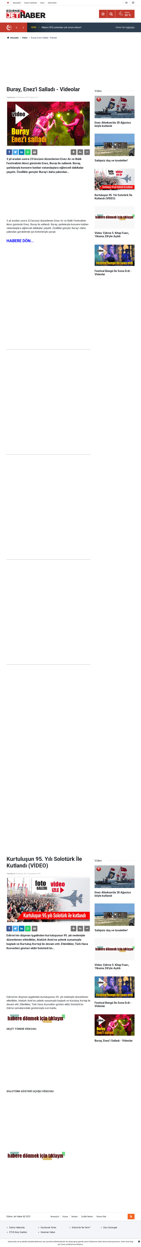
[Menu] (103, 14)
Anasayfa (55, 1216)
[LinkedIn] (21, 152)
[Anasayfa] (8, 3)
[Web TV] (126, 2)
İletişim (74, 1216)
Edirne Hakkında (17, 1227)
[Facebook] (9, 152)
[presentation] (16, 27)
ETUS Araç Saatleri (18, 1232)
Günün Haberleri (30, 3)
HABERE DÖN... (20, 240)
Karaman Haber (48, 1232)
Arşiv (42, 3)
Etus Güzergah (110, 1227)
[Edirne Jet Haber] (26, 13)
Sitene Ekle (52, 3)
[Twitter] (15, 152)
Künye (65, 1216)
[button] (73, 152)
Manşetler (17, 3)
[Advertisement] (70, 62)
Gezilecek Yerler (48, 1227)
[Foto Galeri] (133, 2)
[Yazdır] (34, 152)
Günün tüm (125, 27)
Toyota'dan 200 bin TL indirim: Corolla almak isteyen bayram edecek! (70, 27)
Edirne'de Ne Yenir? (81, 1227)
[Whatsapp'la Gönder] (28, 152)
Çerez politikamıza (68, 1244)
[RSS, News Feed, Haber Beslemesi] (131, 1216)
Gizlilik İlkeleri (87, 1216)
